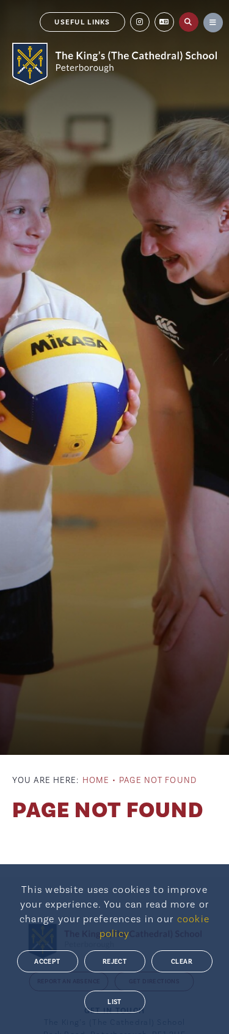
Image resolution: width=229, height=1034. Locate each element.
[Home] (114, 64)
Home (95, 780)
